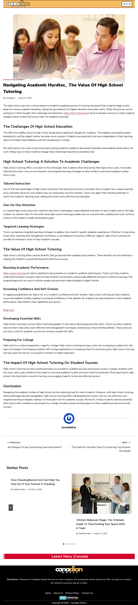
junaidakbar (10, 98)
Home (48, 593)
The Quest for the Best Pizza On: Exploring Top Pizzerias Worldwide (101, 447)
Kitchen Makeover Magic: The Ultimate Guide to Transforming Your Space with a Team (100, 524)
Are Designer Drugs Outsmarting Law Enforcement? (35, 445)
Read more (8, 310)
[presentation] (102, 494)
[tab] (63, 544)
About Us (58, 593)
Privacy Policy (72, 593)
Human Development (13, 80)
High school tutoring (74, 113)
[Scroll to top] (132, 594)
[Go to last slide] (11, 507)
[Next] (127, 507)
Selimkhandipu (19, 489)
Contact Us (87, 593)
